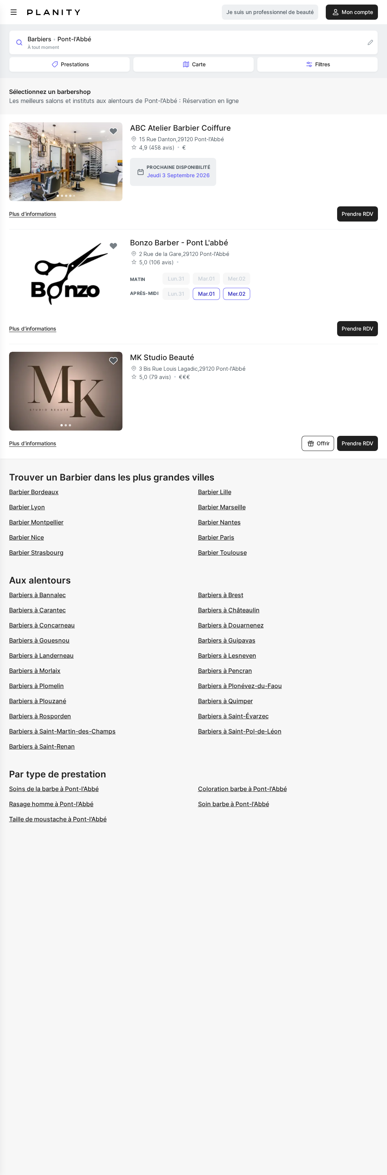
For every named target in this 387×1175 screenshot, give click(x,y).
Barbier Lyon (27, 507)
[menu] (13, 12)
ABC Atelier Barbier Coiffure (180, 128)
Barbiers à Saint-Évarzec (233, 716)
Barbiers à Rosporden (40, 716)
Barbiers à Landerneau (41, 655)
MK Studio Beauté (162, 357)
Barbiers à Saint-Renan (42, 746)
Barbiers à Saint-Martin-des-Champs (62, 731)
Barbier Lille (214, 492)
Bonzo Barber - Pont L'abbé (179, 242)
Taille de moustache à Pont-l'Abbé (58, 819)
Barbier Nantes (219, 522)
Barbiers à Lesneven (227, 655)
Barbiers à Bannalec (37, 595)
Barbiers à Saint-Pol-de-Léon (240, 731)
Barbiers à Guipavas (226, 640)
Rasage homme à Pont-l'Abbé (51, 804)
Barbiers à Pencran (225, 670)
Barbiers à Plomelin (36, 686)
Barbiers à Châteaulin (229, 610)
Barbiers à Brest (220, 595)
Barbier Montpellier (36, 522)
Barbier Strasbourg (36, 552)
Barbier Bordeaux (34, 492)
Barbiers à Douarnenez (231, 625)
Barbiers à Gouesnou (39, 640)
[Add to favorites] (113, 131)
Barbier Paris (216, 537)
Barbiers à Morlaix (34, 670)
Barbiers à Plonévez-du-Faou (240, 686)
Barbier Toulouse (222, 552)
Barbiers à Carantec (37, 610)
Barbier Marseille (222, 507)
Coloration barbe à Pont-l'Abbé (242, 789)
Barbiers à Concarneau (42, 625)
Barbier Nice (26, 537)
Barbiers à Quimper (225, 701)
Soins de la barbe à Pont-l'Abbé (54, 789)
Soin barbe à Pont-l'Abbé (233, 804)
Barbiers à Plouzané (37, 701)
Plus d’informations (32, 214)
